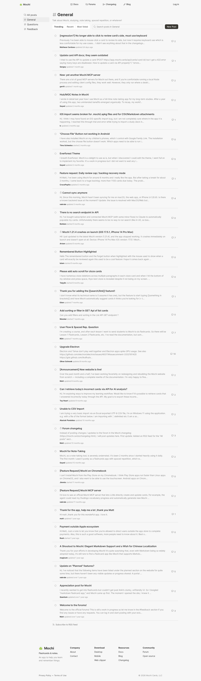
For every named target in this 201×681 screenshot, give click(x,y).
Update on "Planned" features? (77, 565)
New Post (171, 26)
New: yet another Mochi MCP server (80, 74)
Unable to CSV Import (72, 408)
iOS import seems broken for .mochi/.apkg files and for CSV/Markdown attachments (107, 114)
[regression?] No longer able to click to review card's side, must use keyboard (103, 35)
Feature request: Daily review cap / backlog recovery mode (92, 173)
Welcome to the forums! (73, 605)
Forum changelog (72, 428)
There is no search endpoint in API (79, 212)
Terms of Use (60, 675)
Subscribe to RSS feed (67, 624)
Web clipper (100, 660)
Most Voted (82, 26)
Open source (149, 656)
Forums (92, 4)
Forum (146, 652)
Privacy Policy (45, 675)
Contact (74, 656)
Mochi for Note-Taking (72, 451)
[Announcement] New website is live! (81, 369)
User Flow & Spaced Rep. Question (79, 327)
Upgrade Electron (69, 346)
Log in (176, 4)
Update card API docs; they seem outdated (84, 55)
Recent (70, 26)
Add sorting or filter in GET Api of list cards (84, 310)
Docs (75, 4)
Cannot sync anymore (74, 192)
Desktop (98, 652)
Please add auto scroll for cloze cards (81, 271)
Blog (128, 4)
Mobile (97, 656)
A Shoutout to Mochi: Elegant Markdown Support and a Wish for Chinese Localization (108, 546)
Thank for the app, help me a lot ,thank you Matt (87, 510)
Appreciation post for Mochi (76, 585)
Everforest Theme (70, 153)
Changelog (111, 4)
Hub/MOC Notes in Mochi (74, 94)
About (73, 652)
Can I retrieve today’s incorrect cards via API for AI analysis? (93, 389)
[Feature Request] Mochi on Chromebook (83, 470)
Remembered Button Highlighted (78, 251)
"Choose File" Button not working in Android (85, 133)
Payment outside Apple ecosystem (79, 526)
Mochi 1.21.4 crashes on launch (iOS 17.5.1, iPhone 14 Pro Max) (97, 231)
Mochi (26, 4)
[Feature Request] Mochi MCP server (80, 490)
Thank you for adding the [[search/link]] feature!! (87, 290)
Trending (58, 26)
